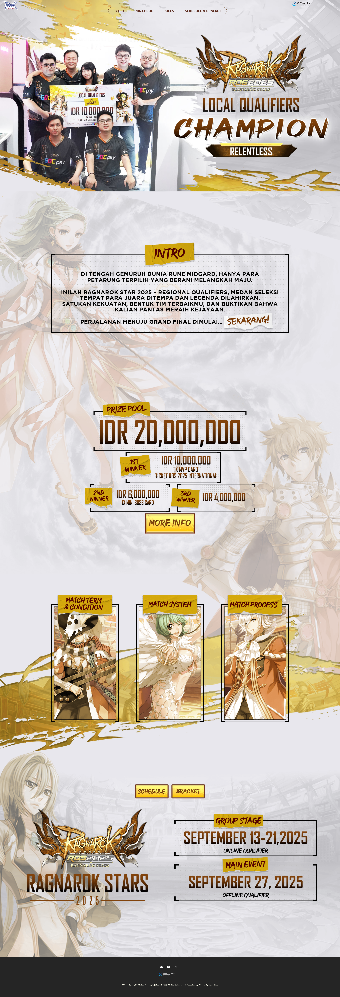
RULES (169, 11)
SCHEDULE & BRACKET (203, 11)
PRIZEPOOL (144, 11)
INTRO (119, 11)
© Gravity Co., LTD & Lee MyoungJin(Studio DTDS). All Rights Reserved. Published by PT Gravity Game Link (170, 985)
